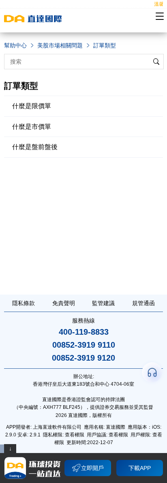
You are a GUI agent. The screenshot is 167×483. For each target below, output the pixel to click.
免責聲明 (63, 303)
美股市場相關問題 (60, 45)
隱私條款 (23, 303)
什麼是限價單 (31, 106)
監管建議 (103, 303)
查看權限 (74, 435)
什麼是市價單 (31, 126)
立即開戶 (92, 468)
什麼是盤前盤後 (35, 146)
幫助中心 (15, 45)
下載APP (139, 468)
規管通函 (143, 303)
